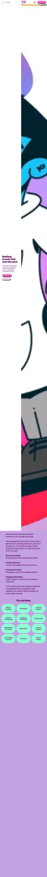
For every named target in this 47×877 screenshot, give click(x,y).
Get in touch (41, 2)
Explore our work (6, 275)
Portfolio (8, 2)
